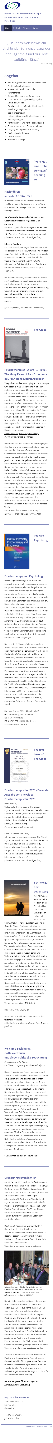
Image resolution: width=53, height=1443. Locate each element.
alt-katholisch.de (11, 1023)
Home (8, 28)
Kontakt (36, 28)
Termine (27, 28)
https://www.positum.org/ (16, 823)
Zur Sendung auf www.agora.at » (33, 234)
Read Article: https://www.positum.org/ (21, 433)
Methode (17, 28)
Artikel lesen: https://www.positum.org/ (21, 510)
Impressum (30, 1426)
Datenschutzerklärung (44, 1426)
